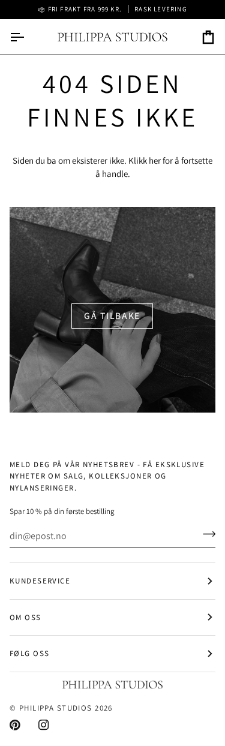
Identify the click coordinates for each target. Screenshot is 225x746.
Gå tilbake (112, 315)
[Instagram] (43, 725)
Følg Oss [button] (29, 653)
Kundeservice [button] (40, 581)
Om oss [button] (25, 617)
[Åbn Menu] (28, 37)
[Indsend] (205, 534)
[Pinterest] (15, 725)
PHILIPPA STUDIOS (55, 708)
